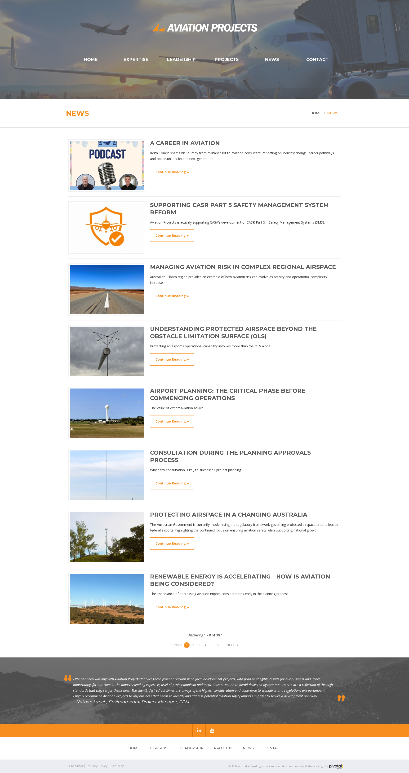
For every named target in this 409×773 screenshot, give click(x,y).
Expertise (160, 748)
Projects (223, 748)
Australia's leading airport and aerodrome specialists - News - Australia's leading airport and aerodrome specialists (204, 28)
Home (134, 748)
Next (231, 645)
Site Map (117, 766)
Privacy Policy (97, 766)
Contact (272, 748)
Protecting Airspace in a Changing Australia (228, 514)
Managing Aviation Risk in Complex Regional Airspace (243, 266)
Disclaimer (75, 766)
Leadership (192, 748)
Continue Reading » (172, 172)
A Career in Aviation (185, 143)
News (248, 748)
